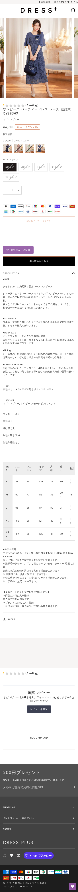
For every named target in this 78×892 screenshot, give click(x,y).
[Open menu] (8, 10)
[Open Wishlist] (72, 886)
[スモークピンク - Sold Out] (19, 149)
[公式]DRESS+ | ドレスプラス (22, 883)
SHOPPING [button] (9, 807)
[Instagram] (4, 855)
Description (11, 273)
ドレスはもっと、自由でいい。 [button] (19, 818)
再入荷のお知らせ (39, 261)
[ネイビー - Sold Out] (8, 149)
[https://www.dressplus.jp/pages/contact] (18, 855)
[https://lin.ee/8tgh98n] (11, 855)
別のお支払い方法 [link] (12, 243)
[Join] (72, 787)
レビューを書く (39, 709)
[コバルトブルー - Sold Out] (40, 149)
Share (11, 619)
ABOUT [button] (7, 828)
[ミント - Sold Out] (30, 149)
